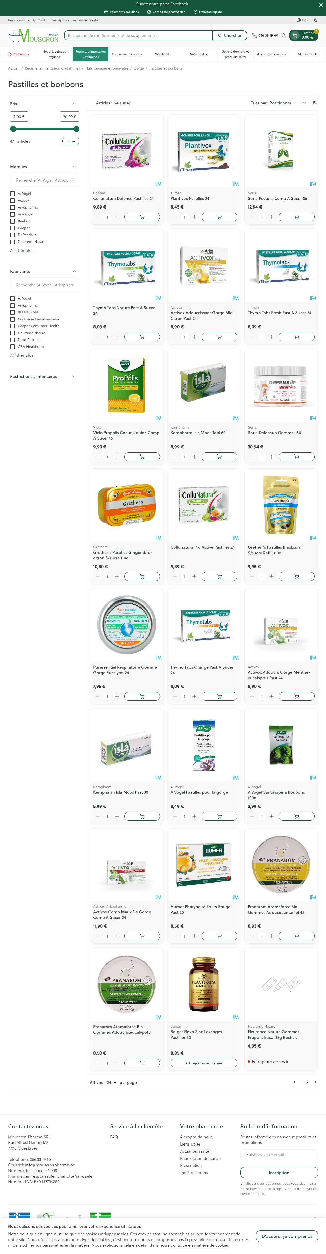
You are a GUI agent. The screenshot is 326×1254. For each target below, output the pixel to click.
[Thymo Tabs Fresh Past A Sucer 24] (281, 265)
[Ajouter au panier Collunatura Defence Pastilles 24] (142, 217)
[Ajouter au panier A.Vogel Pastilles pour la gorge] (219, 816)
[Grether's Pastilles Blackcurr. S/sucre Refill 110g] (281, 505)
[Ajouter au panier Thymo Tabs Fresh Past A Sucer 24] (297, 337)
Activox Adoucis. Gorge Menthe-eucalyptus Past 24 (279, 675)
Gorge (139, 68)
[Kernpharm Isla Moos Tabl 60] (204, 385)
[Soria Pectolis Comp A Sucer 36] (281, 151)
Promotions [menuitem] (21, 54)
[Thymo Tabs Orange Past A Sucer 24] (204, 624)
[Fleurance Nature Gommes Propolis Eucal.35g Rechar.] (281, 984)
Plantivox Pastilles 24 (190, 198)
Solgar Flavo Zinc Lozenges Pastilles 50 (196, 1034)
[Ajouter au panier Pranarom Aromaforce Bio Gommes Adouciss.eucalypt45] (142, 1063)
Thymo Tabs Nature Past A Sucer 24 (124, 310)
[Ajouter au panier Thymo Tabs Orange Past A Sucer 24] (219, 696)
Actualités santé (85, 20)
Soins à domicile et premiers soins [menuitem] (237, 54)
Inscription (279, 1172)
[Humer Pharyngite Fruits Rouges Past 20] (204, 864)
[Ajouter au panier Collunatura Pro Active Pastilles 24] (219, 576)
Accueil (14, 68)
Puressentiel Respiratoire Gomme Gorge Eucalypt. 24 (125, 670)
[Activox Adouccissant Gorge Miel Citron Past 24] (204, 265)
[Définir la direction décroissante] (315, 103)
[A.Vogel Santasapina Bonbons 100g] (281, 744)
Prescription (59, 20)
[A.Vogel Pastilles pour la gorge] (204, 744)
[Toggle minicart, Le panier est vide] (295, 35)
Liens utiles (190, 1144)
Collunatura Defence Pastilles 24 (123, 198)
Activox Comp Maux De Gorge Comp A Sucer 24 (122, 914)
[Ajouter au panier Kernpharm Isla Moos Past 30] (142, 816)
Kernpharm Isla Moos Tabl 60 (198, 432)
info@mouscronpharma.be (50, 1165)
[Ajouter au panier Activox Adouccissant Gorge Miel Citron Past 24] (219, 337)
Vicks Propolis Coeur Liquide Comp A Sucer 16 (126, 435)
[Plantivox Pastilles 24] (204, 151)
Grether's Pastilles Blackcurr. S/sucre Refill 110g (274, 550)
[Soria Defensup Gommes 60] (281, 385)
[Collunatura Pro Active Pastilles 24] (204, 505)
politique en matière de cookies (200, 1245)
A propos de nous (196, 1137)
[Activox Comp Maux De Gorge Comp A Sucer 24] (126, 864)
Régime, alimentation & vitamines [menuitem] (91, 54)
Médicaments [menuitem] (312, 55)
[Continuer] (314, 1081)
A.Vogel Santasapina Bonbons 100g (276, 795)
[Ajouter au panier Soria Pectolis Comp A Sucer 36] (297, 217)
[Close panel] (321, 5)
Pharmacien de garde (200, 1158)
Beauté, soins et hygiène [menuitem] (57, 54)
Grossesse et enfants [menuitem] (128, 55)
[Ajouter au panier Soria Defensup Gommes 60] (297, 456)
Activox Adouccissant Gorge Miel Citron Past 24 (202, 315)
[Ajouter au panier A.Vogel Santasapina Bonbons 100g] (297, 816)
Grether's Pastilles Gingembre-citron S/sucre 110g (122, 555)
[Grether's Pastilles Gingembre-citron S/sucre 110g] (126, 505)
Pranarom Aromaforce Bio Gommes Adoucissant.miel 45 (276, 909)
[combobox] (138, 35)
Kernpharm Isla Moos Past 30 (120, 792)
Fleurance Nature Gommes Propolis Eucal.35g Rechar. (273, 1034)
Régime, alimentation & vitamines (52, 68)
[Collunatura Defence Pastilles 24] (126, 151)
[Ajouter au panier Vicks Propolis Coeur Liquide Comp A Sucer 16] (142, 456)
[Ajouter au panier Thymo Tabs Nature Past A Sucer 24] (142, 337)
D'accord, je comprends (287, 1236)
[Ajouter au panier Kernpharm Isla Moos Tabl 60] (219, 456)
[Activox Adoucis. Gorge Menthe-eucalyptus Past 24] (281, 624)
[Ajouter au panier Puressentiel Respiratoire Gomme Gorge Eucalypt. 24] (142, 696)
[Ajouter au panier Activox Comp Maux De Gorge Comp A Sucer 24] (142, 936)
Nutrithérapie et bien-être (106, 68)
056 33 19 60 (40, 1159)
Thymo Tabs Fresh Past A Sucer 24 (279, 312)
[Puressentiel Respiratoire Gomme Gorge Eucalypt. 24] (126, 624)
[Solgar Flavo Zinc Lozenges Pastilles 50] (204, 984)
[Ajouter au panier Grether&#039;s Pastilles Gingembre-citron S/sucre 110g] (142, 576)
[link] (295, 1081)
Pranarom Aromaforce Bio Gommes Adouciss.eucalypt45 (122, 1029)
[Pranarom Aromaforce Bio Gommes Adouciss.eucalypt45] (126, 984)
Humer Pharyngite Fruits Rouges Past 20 (201, 909)
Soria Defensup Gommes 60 (274, 432)
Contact (39, 20)
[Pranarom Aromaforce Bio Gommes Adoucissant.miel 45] (281, 864)
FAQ (114, 1137)
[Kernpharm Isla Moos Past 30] (126, 744)
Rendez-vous (18, 20)
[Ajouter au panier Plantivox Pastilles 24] (219, 217)
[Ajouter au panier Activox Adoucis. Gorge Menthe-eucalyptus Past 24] (297, 696)
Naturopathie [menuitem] (203, 55)
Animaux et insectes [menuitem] (273, 55)
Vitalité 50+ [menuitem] (168, 55)
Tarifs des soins (194, 1172)
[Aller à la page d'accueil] (33, 35)
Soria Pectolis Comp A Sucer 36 (277, 198)
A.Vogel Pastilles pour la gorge (199, 792)
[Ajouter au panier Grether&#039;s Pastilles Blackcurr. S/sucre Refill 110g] (297, 576)
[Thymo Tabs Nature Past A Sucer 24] (126, 265)
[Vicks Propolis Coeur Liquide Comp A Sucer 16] (126, 385)
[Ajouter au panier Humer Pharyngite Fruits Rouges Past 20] (219, 936)
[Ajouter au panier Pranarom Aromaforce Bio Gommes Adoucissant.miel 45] (297, 936)
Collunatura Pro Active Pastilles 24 (203, 547)
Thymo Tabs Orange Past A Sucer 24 (202, 670)
